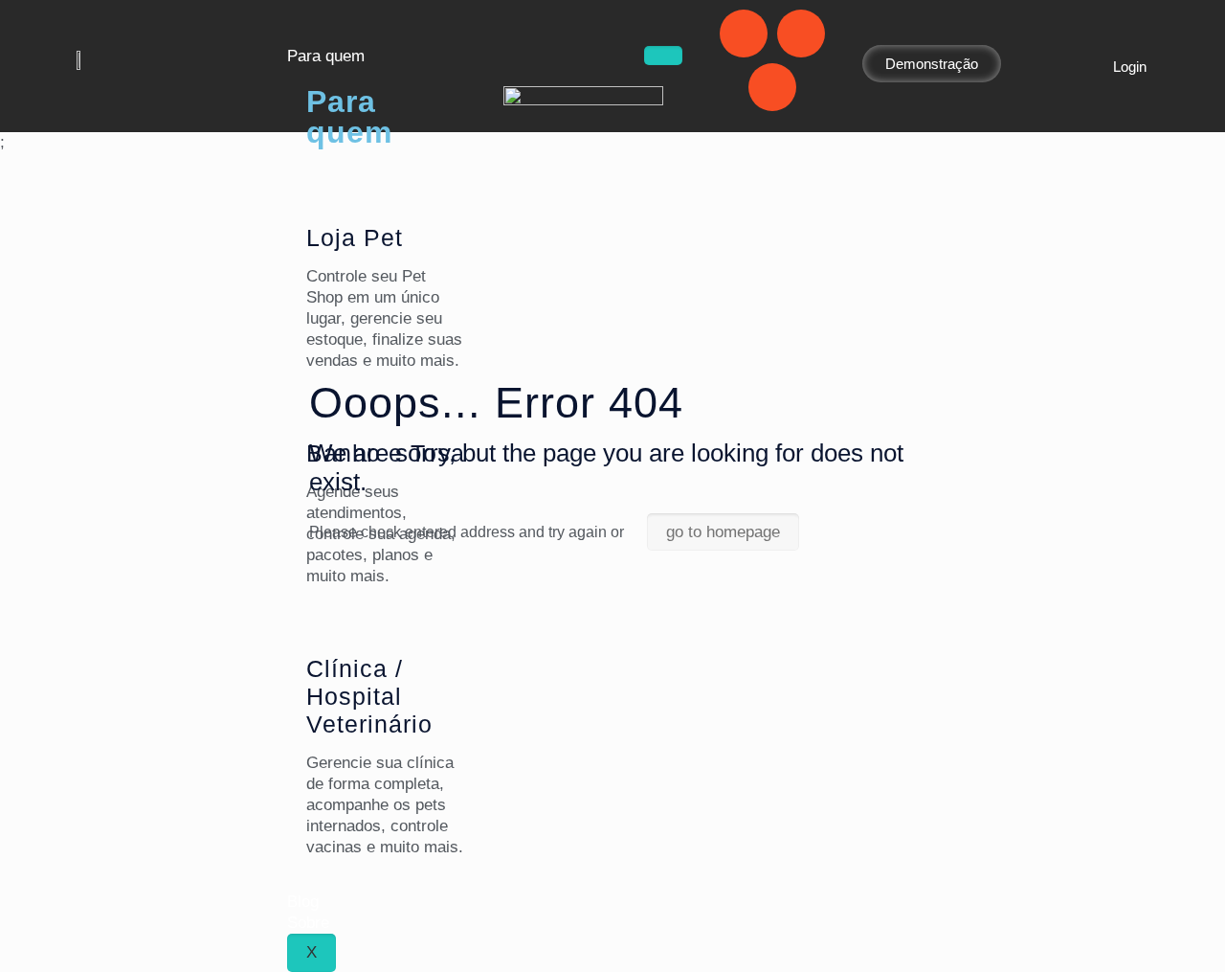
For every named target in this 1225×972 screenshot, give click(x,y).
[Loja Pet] (330, 194)
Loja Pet (354, 237)
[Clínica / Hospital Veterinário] (330, 625)
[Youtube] (772, 87)
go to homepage (723, 532)
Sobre (308, 923)
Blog (303, 902)
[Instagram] (801, 33)
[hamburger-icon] (663, 55)
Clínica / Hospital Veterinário (369, 696)
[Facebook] (744, 33)
